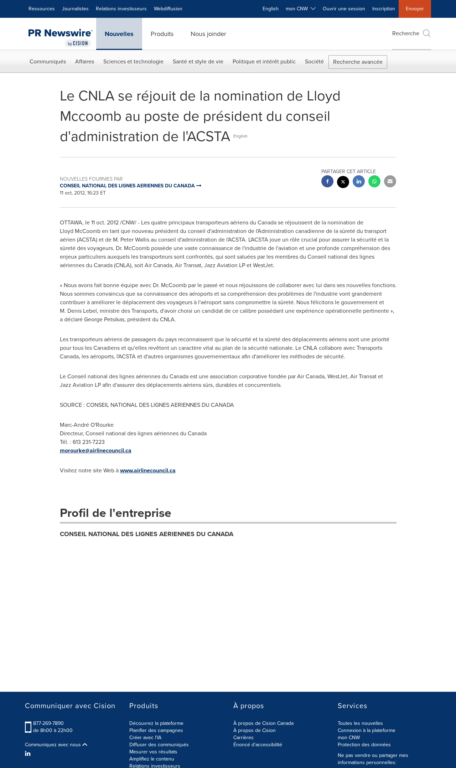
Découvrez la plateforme (156, 723)
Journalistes (75, 8)
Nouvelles (119, 33)
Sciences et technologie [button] (133, 61)
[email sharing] (390, 182)
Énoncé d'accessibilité (257, 744)
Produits (162, 33)
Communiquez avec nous (53, 744)
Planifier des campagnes (156, 730)
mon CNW (349, 737)
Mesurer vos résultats (153, 752)
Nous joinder (208, 33)
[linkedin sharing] (359, 182)
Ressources (41, 8)
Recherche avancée (358, 62)
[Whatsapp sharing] (374, 182)
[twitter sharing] (343, 183)
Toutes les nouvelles (360, 723)
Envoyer (415, 8)
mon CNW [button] (298, 8)
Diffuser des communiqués (159, 744)
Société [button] (314, 61)
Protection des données (364, 744)
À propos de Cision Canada (263, 723)
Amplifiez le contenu (151, 759)
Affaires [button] (84, 61)
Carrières (243, 737)
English (271, 8)
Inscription (383, 8)
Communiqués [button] (48, 61)
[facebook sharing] (327, 182)
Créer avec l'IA (145, 737)
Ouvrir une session (344, 8)
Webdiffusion (168, 8)
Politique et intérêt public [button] (264, 61)
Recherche (405, 33)
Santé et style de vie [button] (198, 61)
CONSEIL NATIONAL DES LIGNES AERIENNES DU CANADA (146, 534)
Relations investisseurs (121, 8)
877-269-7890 (48, 723)
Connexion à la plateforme (366, 730)
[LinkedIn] (28, 753)
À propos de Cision (254, 730)
